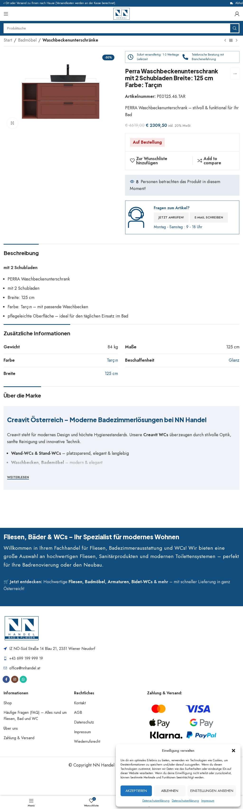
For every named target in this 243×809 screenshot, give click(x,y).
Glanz (234, 360)
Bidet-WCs (142, 582)
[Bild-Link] (21, 628)
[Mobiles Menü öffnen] (6, 14)
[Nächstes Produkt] (236, 40)
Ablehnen (169, 790)
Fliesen (75, 582)
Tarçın (112, 360)
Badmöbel (27, 40)
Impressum (207, 801)
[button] (233, 750)
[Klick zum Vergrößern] (12, 123)
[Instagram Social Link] (14, 679)
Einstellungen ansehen (211, 790)
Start (8, 40)
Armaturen (118, 582)
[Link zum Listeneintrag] (120, 658)
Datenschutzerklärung (155, 801)
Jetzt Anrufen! (171, 217)
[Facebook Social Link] (6, 679)
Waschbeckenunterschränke (70, 40)
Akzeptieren (136, 790)
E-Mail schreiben (209, 217)
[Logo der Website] (121, 13)
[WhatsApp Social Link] (23, 679)
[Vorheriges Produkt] (225, 40)
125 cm (111, 373)
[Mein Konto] (237, 14)
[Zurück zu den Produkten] (231, 40)
